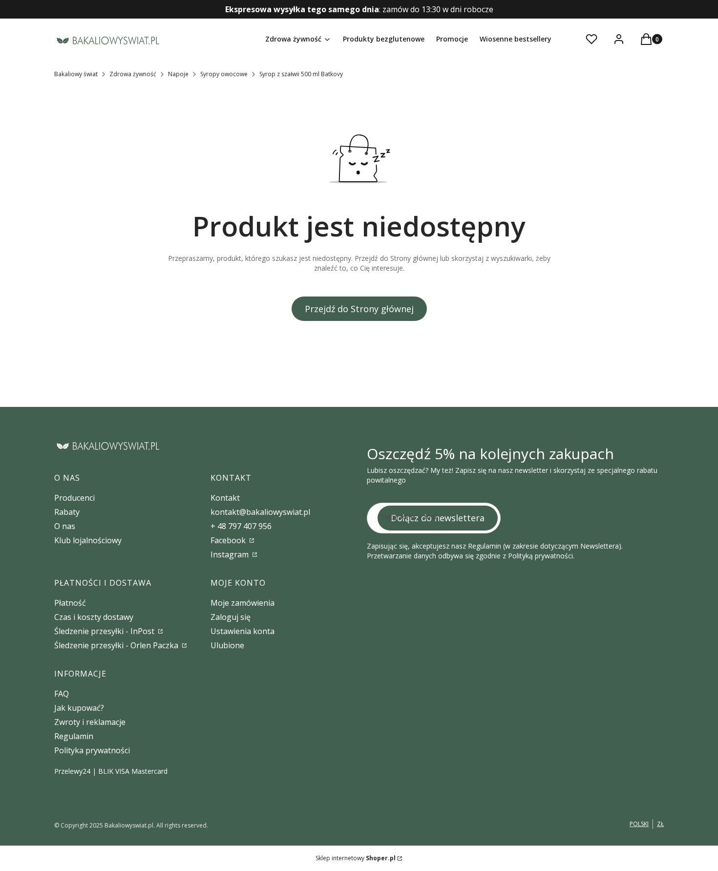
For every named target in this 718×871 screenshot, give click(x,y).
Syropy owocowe (224, 74)
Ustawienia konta (243, 631)
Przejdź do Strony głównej (359, 309)
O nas (64, 526)
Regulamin (73, 736)
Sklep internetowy (356, 858)
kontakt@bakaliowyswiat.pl (260, 512)
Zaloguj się (231, 617)
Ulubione (227, 645)
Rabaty (67, 512)
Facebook (229, 540)
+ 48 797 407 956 (241, 526)
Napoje (178, 74)
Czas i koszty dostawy (93, 617)
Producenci (74, 497)
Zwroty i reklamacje (90, 722)
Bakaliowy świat (76, 74)
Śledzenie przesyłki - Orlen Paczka (117, 645)
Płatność (70, 602)
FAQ (61, 693)
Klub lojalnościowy (88, 540)
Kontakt (225, 497)
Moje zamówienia (243, 602)
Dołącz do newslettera (438, 518)
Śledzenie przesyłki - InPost (105, 631)
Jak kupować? (79, 707)
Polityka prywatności (92, 750)
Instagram (231, 554)
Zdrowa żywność (132, 74)
